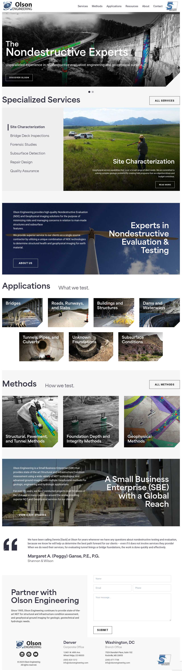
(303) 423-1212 (70, 659)
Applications (114, 6)
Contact (158, 6)
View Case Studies (32, 514)
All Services (164, 100)
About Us (25, 263)
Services (83, 6)
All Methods (164, 384)
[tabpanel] (121, 149)
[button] (89, 92)
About (145, 6)
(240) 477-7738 (112, 659)
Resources (132, 6)
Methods (97, 6)
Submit (102, 630)
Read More (165, 184)
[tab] (36, 136)
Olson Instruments (172, 6)
